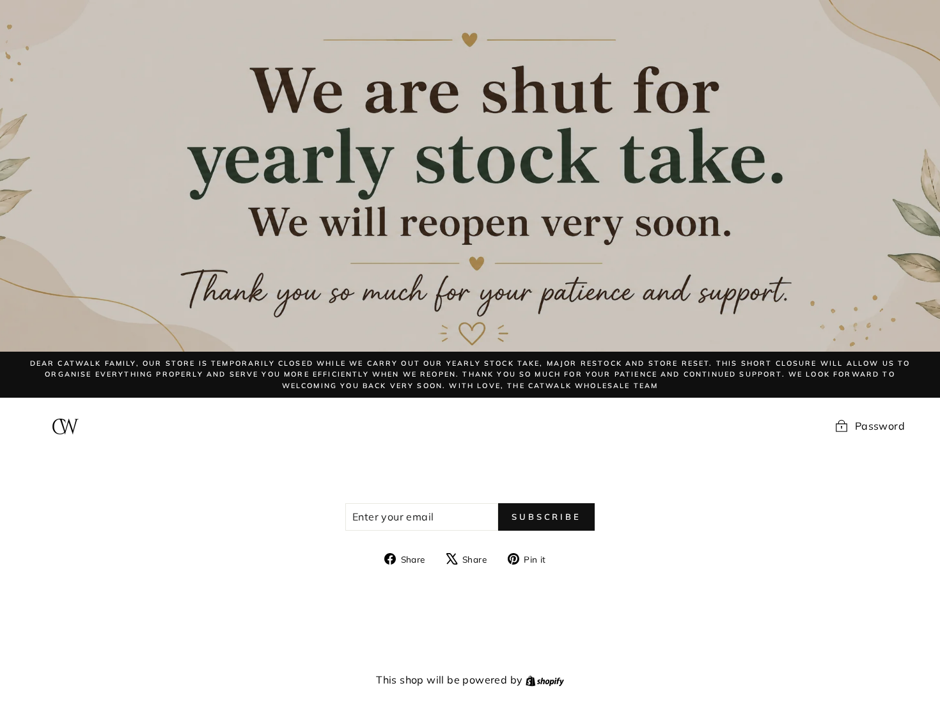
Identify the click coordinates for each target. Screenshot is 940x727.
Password (880, 425)
